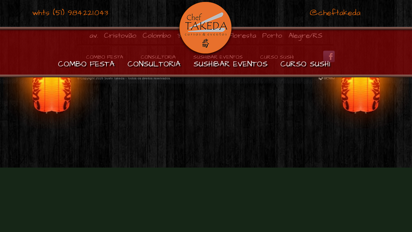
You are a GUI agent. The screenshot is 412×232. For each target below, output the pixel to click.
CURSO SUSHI (305, 64)
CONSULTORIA (154, 64)
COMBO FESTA (86, 64)
